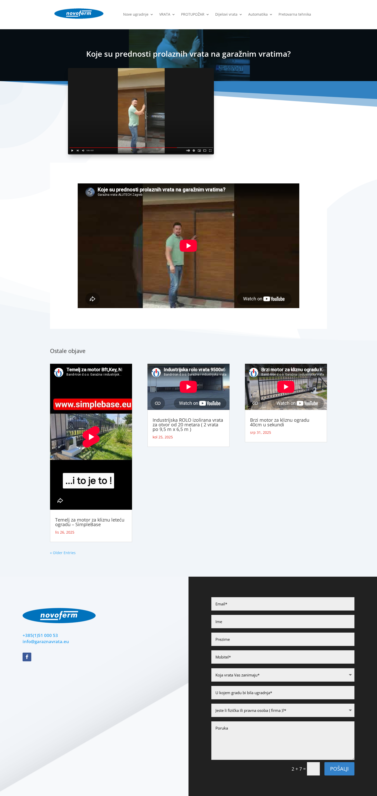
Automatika (258, 15)
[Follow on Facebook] (27, 657)
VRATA (164, 15)
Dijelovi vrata (226, 15)
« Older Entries (63, 552)
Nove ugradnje (135, 15)
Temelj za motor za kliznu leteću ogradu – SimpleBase (89, 522)
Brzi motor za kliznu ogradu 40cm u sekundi (279, 422)
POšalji (339, 768)
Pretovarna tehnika (295, 15)
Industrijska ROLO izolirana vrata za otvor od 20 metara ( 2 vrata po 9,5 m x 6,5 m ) (188, 424)
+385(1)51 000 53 (40, 635)
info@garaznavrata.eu (46, 641)
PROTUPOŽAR (192, 15)
